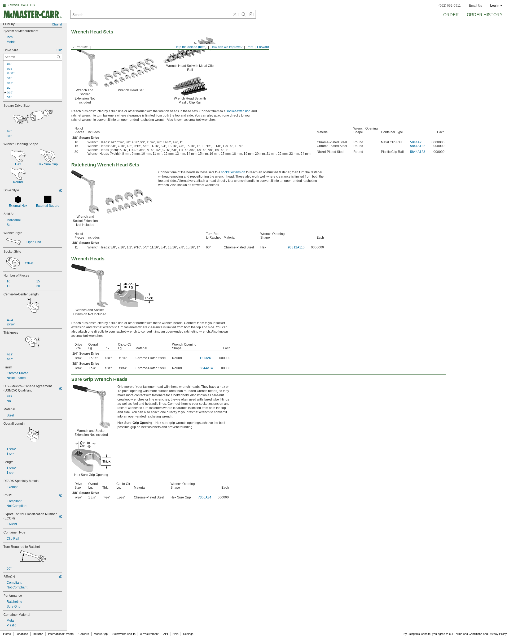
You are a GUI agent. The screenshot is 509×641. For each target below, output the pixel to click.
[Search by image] (251, 14)
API (165, 633)
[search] (58, 57)
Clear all (57, 24)
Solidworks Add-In (123, 633)
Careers (83, 633)
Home (7, 633)
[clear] (234, 14)
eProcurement (149, 633)
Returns (38, 633)
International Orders (61, 633)
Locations (22, 633)
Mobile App (101, 633)
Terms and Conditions (468, 633)
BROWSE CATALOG (21, 5)
